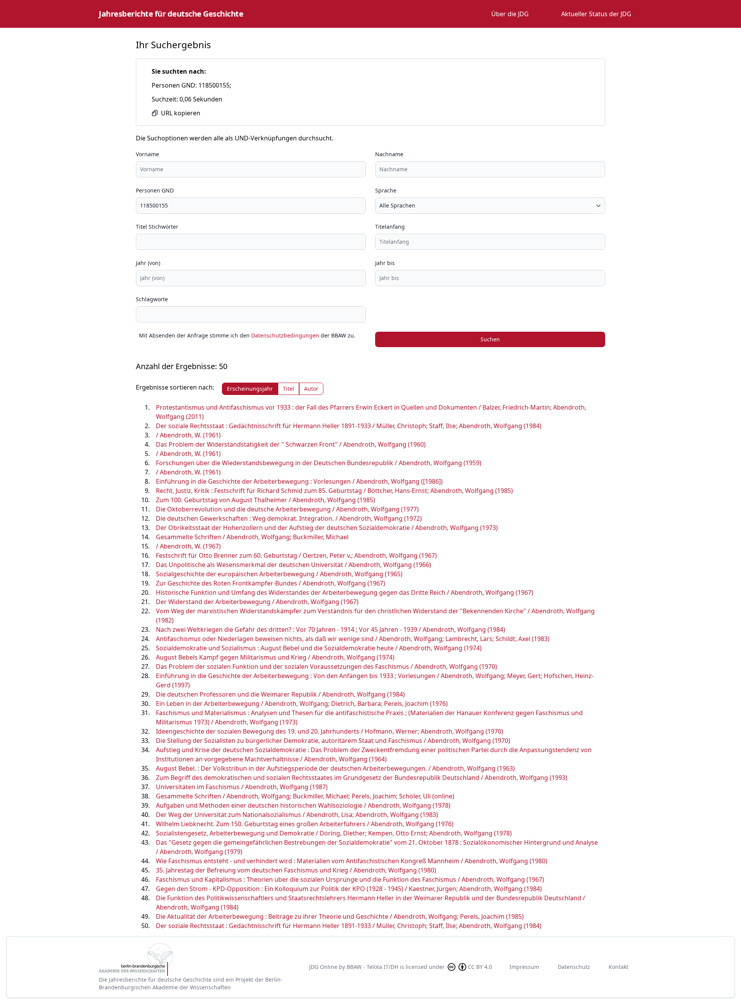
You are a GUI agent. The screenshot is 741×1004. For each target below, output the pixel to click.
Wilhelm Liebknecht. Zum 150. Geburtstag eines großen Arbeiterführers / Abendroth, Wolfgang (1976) (304, 824)
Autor (311, 388)
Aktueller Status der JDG (596, 14)
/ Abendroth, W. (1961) (188, 435)
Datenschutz (574, 966)
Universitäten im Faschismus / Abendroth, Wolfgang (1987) (242, 787)
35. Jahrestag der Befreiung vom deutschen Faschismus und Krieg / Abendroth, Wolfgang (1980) (296, 870)
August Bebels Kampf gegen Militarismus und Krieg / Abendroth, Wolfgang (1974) (275, 657)
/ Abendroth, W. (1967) (188, 546)
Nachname (389, 154)
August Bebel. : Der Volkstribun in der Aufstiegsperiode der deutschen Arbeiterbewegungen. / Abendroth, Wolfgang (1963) (335, 768)
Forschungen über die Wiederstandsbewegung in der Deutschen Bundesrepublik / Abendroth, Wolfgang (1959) (318, 463)
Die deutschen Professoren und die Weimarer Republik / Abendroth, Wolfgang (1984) (280, 694)
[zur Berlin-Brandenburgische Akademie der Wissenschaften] (197, 959)
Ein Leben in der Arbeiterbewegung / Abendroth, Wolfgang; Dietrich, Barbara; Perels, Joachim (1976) (302, 703)
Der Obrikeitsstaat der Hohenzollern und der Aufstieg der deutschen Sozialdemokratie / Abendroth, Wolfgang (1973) (327, 527)
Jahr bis (385, 263)
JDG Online (323, 966)
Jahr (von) (148, 263)
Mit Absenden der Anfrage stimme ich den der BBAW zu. (247, 335)
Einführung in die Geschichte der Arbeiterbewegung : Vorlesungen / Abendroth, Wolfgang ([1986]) (299, 481)
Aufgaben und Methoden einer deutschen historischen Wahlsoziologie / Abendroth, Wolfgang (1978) (303, 805)
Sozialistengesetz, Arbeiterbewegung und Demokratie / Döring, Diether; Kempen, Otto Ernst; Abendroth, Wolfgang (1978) (334, 833)
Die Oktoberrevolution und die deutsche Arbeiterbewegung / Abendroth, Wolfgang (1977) (287, 509)
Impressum (524, 966)
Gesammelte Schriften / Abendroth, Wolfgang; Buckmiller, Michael (252, 537)
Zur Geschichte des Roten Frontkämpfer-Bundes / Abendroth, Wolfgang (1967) (270, 583)
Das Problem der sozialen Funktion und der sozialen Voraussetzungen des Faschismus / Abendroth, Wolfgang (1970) (326, 666)
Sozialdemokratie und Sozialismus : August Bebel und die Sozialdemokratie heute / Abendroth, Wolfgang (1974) (319, 648)
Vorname (147, 154)
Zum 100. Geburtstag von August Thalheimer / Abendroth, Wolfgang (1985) (265, 500)
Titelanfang (390, 226)
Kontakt (618, 966)
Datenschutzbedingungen (285, 335)
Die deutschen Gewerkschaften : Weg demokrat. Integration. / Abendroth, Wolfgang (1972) (289, 518)
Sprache (385, 190)
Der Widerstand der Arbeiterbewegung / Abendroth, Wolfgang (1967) (257, 601)
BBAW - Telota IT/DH (372, 966)
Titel (288, 388)
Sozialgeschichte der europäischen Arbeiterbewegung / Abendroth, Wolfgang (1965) (279, 574)
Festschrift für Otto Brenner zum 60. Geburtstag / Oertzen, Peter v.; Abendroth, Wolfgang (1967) (296, 555)
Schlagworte (152, 299)
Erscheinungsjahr (250, 388)
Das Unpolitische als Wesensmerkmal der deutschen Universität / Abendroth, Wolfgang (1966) (293, 564)
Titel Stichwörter (157, 226)
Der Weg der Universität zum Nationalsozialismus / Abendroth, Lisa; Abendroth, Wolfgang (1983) (297, 814)
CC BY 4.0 (480, 966)
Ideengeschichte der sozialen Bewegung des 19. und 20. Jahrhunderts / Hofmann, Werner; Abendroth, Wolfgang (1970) (329, 731)
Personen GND (155, 190)
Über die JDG (510, 14)
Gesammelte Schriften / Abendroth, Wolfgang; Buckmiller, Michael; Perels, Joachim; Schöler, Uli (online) (305, 796)
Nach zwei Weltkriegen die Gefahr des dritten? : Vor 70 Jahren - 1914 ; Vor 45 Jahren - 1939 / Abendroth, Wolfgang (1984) (330, 629)
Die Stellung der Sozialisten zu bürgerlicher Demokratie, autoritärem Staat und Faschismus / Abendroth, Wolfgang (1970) (333, 740)
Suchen (490, 339)
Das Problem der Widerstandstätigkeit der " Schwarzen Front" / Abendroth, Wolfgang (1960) (291, 444)
